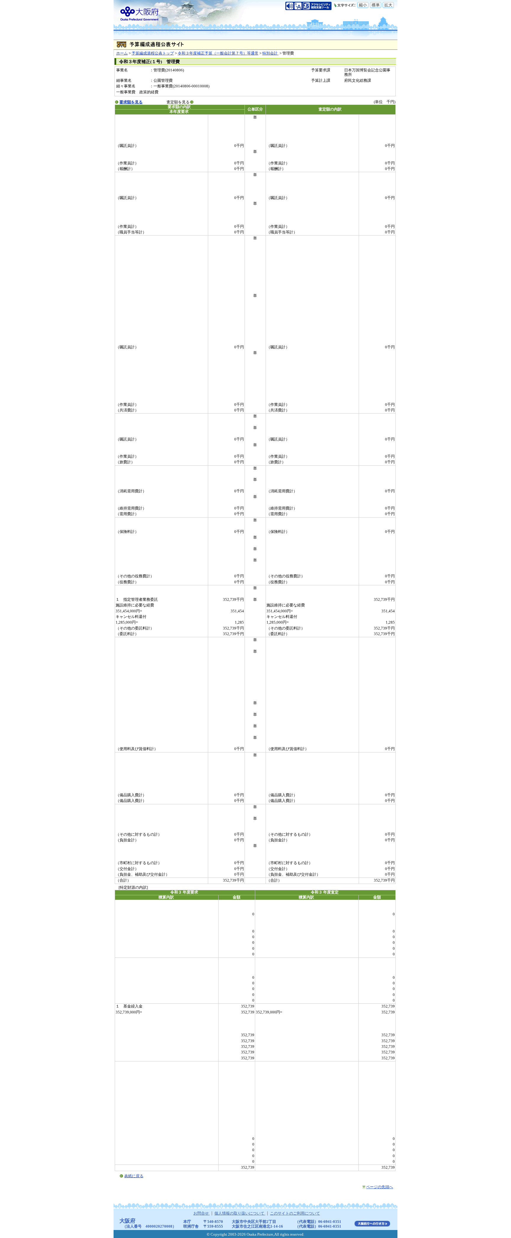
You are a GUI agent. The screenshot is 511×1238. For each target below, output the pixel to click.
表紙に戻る (133, 1176)
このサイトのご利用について (295, 1213)
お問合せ (201, 1213)
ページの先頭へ (379, 1187)
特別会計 (270, 53)
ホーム (122, 53)
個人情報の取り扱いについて (239, 1213)
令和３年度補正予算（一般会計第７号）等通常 (218, 53)
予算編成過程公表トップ (153, 53)
